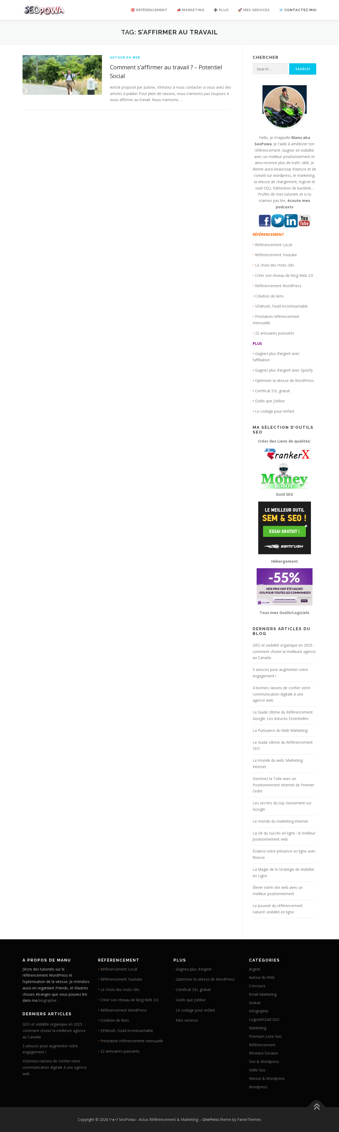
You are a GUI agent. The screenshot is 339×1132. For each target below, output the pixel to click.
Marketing (257, 1027)
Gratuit (255, 1002)
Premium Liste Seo (265, 1036)
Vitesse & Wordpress (267, 1078)
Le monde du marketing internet (280, 821)
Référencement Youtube (276, 254)
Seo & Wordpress (264, 1061)
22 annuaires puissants (274, 333)
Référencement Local (273, 244)
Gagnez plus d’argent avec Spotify (284, 370)
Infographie (259, 1010)
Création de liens (269, 296)
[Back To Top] (316, 1107)
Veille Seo (257, 1069)
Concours (257, 985)
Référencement (262, 1044)
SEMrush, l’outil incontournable (281, 306)
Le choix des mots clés (274, 265)
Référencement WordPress (278, 285)
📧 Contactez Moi (297, 10)
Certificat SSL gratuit (272, 390)
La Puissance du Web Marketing (280, 730)
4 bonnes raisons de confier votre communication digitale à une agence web (281, 694)
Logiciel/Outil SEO (264, 1019)
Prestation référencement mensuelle (131, 1040)
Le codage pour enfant (274, 411)
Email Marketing (262, 994)
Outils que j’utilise (270, 400)
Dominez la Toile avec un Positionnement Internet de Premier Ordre (283, 785)
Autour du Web (125, 57)
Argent (254, 969)
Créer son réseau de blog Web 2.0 (284, 275)
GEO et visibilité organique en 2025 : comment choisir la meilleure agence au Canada (284, 651)
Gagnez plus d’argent (194, 969)
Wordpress (258, 1086)
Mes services (187, 1020)
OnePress (210, 1119)
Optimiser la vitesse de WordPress (284, 380)
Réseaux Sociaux (263, 1053)
